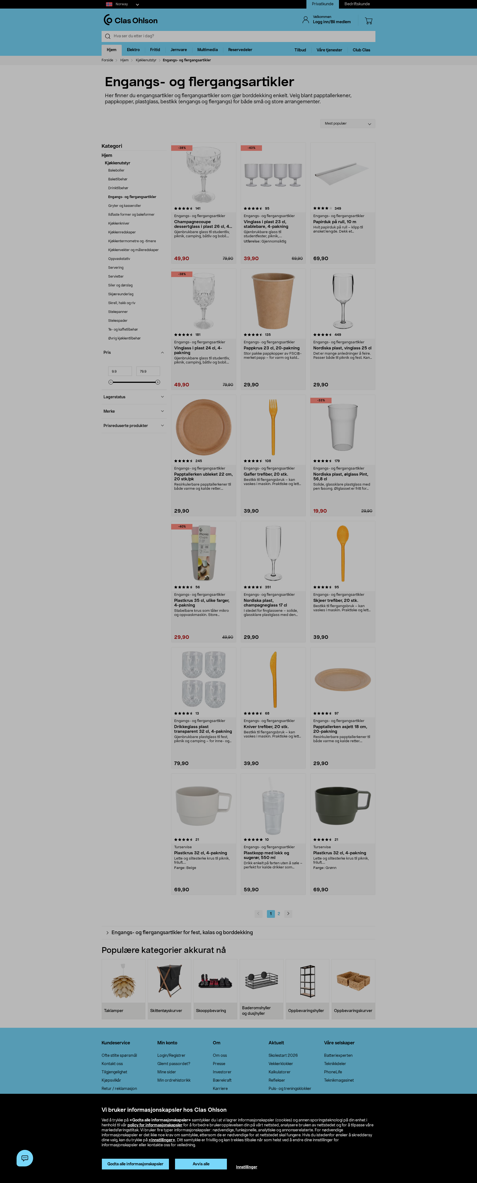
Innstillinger (246, 1167)
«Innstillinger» (162, 1140)
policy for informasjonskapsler (155, 1125)
